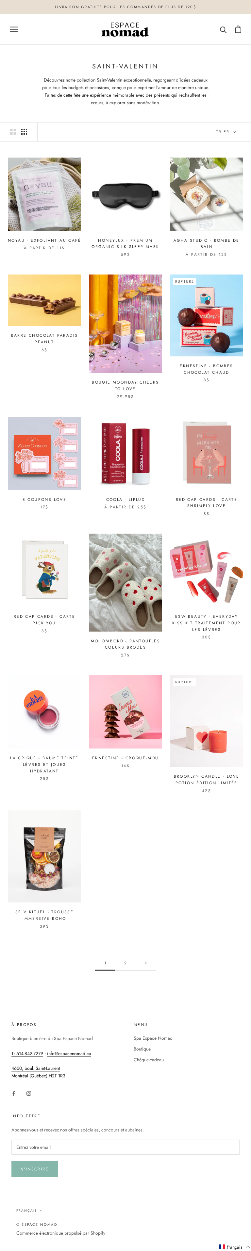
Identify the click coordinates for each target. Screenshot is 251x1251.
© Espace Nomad (36, 1224)
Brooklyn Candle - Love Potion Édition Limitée (207, 779)
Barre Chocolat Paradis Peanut (44, 338)
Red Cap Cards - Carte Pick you (44, 620)
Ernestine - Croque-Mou (125, 758)
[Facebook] (13, 1093)
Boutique (142, 1049)
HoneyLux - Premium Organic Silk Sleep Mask (125, 243)
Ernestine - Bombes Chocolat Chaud (206, 369)
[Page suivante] (146, 963)
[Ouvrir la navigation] (14, 29)
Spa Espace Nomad (153, 1038)
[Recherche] (223, 29)
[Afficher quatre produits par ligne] (24, 132)
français (26, 1210)
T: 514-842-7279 (27, 1053)
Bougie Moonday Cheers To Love (125, 385)
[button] (234, 1247)
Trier (224, 132)
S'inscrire (35, 1169)
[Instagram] (28, 1093)
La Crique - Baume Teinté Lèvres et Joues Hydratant (44, 764)
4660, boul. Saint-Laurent (35, 1068)
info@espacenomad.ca (69, 1053)
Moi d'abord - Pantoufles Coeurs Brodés (125, 644)
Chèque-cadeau (149, 1059)
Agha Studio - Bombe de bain (207, 243)
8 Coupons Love (45, 499)
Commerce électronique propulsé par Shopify (60, 1233)
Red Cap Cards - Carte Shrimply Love (206, 503)
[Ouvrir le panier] (238, 29)
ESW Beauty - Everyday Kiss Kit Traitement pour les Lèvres (206, 623)
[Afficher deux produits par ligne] (13, 132)
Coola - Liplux (125, 499)
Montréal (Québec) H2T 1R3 (38, 1075)
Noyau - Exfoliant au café (44, 240)
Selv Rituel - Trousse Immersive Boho (44, 915)
